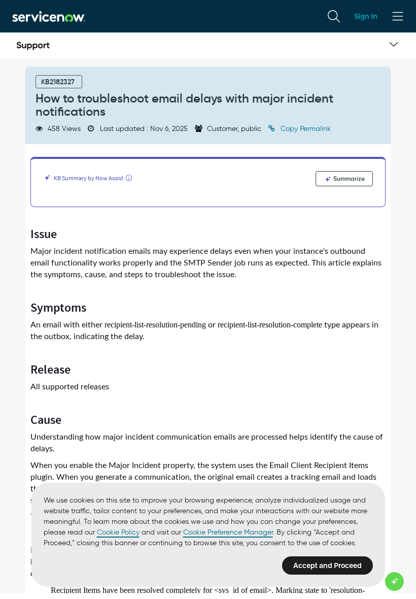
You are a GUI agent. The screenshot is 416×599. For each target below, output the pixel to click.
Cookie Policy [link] (118, 532)
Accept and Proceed (327, 565)
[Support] (33, 46)
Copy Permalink (305, 128)
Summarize (348, 178)
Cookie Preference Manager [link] (228, 532)
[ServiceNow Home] (48, 16)
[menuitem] (334, 16)
